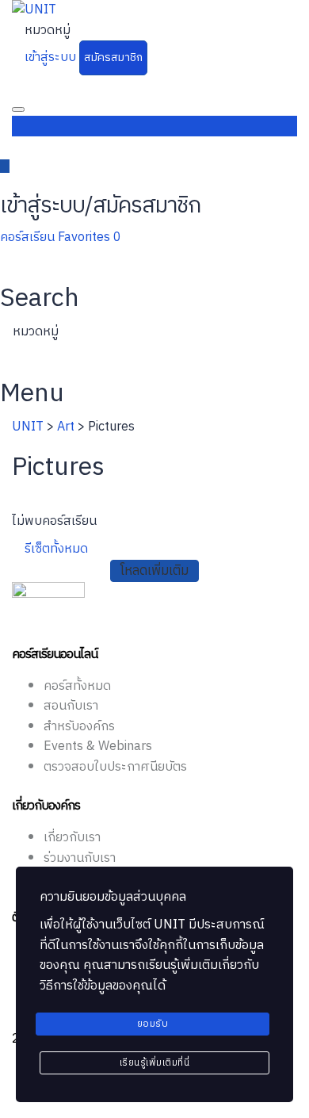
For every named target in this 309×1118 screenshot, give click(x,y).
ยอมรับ (153, 1024)
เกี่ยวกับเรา (72, 837)
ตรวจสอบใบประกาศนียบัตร (115, 767)
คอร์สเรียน (29, 237)
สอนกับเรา (71, 706)
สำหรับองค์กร (79, 726)
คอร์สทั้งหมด (77, 686)
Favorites (89, 237)
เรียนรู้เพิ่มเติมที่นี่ (155, 1062)
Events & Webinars (98, 746)
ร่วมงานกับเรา (80, 858)
